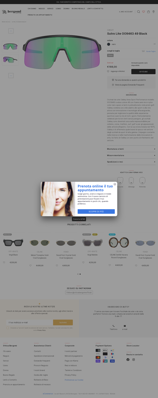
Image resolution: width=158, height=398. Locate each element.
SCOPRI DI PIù (96, 211)
